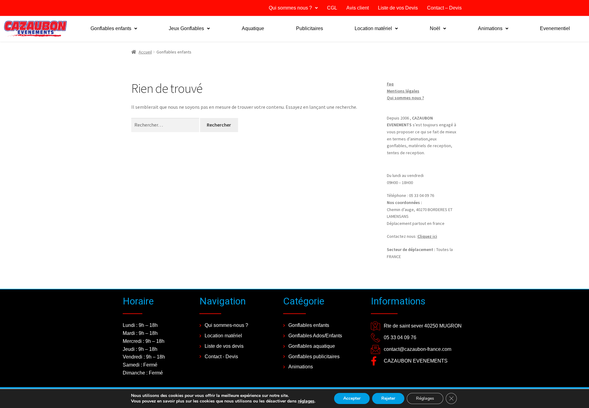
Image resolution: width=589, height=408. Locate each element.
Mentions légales (403, 91)
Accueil (145, 52)
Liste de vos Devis (398, 7)
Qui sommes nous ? (290, 7)
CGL (332, 7)
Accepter (351, 398)
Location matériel (373, 28)
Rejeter (388, 398)
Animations (490, 28)
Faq (390, 84)
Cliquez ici (427, 236)
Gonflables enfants (110, 28)
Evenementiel (555, 28)
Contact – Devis (444, 7)
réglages (306, 401)
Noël (435, 28)
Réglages (425, 398)
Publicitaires (309, 28)
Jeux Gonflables (186, 28)
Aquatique (253, 28)
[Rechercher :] (165, 125)
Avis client (357, 7)
